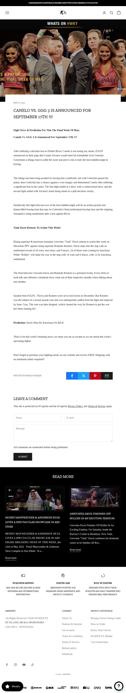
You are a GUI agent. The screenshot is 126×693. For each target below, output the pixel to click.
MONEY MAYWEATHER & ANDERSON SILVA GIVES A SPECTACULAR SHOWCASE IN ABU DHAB (32, 522)
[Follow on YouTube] (24, 664)
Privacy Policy (75, 406)
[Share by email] (107, 375)
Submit (22, 456)
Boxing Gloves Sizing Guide (106, 618)
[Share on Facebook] (72, 375)
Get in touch (68, 630)
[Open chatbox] (118, 686)
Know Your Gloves (101, 630)
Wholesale (67, 654)
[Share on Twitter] (83, 375)
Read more (11, 557)
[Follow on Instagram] (15, 664)
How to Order (98, 624)
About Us (67, 618)
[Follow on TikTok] (32, 664)
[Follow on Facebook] (7, 664)
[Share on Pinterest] (95, 375)
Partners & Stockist (72, 624)
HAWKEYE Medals (101, 636)
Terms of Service (96, 406)
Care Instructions (99, 642)
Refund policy (69, 648)
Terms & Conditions (72, 636)
